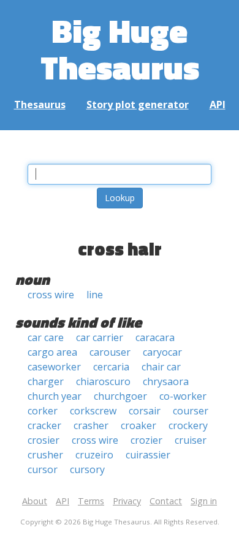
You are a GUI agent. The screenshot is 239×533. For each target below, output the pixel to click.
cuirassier (148, 454)
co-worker (183, 396)
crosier (43, 440)
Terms (91, 501)
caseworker (54, 366)
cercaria (111, 366)
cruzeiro (94, 454)
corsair (145, 410)
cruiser (191, 440)
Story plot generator (137, 104)
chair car (161, 366)
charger (46, 381)
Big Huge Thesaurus (119, 48)
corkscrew (93, 410)
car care (46, 337)
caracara (155, 337)
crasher (91, 425)
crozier (146, 440)
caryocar (162, 352)
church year (55, 396)
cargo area (52, 352)
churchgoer (120, 396)
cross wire (51, 294)
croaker (138, 425)
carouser (110, 352)
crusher (45, 454)
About (34, 501)
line (94, 294)
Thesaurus (40, 104)
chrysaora (166, 381)
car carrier (99, 337)
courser (190, 410)
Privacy (127, 501)
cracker (44, 425)
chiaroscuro (103, 381)
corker (43, 410)
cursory (87, 469)
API (218, 104)
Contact (166, 501)
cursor (43, 469)
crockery (188, 425)
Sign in (204, 501)
